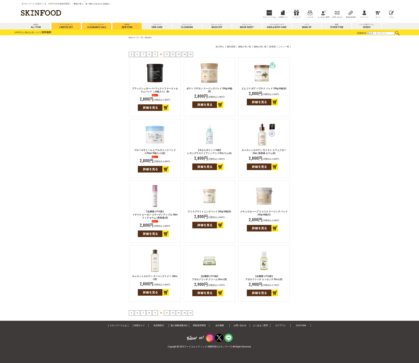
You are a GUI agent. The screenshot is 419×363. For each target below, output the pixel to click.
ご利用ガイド (283, 17)
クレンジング (187, 26)
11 (167, 54)
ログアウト (280, 325)
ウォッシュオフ (217, 26)
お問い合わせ (337, 17)
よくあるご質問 (323, 17)
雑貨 (336, 26)
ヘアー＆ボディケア (277, 26)
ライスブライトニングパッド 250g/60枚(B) (209, 211)
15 (190, 54)
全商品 (36, 26)
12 (173, 54)
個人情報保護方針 (179, 325)
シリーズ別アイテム (366, 26)
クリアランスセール (96, 26)
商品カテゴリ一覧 (135, 38)
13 (179, 54)
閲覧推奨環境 (199, 325)
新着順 (272, 46)
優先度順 (231, 46)
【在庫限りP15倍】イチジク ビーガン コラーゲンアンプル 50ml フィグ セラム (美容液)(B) (155, 214)
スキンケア (157, 26)
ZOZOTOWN (301, 325)
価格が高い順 (260, 46)
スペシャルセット (66, 26)
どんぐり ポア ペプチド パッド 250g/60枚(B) (264, 88)
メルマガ (310, 17)
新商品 (127, 26)
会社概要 (219, 325)
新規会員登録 (351, 17)
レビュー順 (283, 46)
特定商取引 (159, 325)
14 (184, 54)
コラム (391, 17)
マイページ (364, 17)
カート (377, 17)
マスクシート (247, 26)
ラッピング (296, 17)
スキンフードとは (269, 17)
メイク (306, 26)
